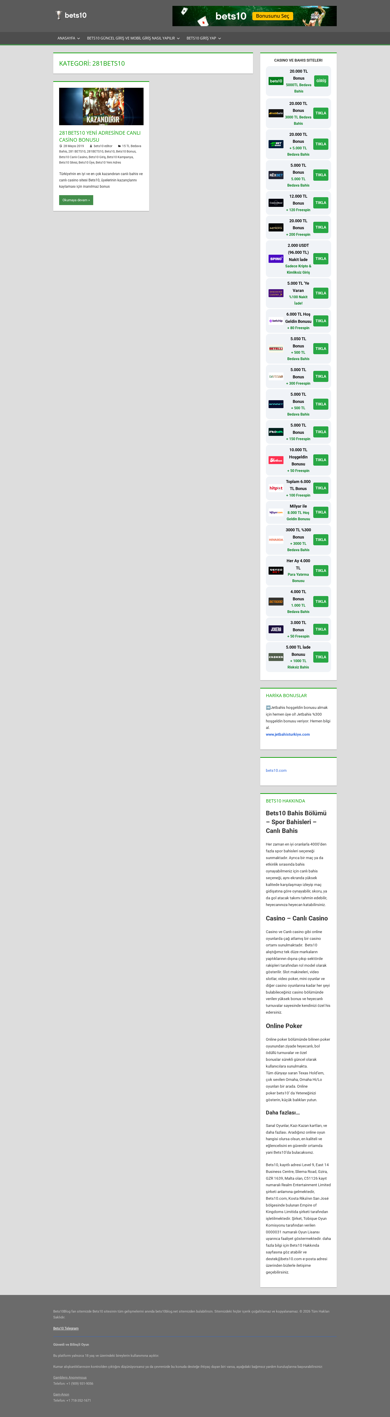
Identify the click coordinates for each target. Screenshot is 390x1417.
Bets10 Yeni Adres (108, 162)
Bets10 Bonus (126, 151)
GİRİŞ (321, 81)
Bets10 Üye (86, 162)
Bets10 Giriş (97, 157)
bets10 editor (103, 146)
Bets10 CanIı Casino (73, 157)
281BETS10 (95, 151)
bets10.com (276, 770)
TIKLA (321, 113)
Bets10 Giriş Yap (201, 38)
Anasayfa (66, 38)
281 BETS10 (77, 151)
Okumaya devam (75, 200)
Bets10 (110, 151)
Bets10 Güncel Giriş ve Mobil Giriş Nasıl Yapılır (131, 38)
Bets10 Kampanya (120, 157)
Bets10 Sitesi (68, 162)
